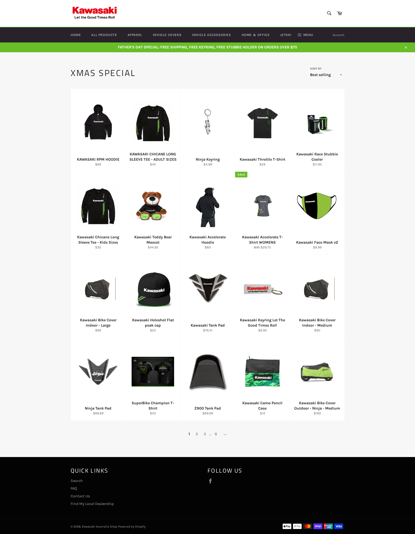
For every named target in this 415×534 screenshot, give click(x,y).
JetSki (285, 35)
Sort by (316, 68)
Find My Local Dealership (92, 503)
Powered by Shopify (132, 526)
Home (76, 35)
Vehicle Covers (167, 35)
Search (77, 480)
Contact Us (80, 496)
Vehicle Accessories (211, 35)
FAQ (74, 488)
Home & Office (256, 35)
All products (104, 35)
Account (338, 35)
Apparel (135, 35)
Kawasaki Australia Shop (99, 526)
